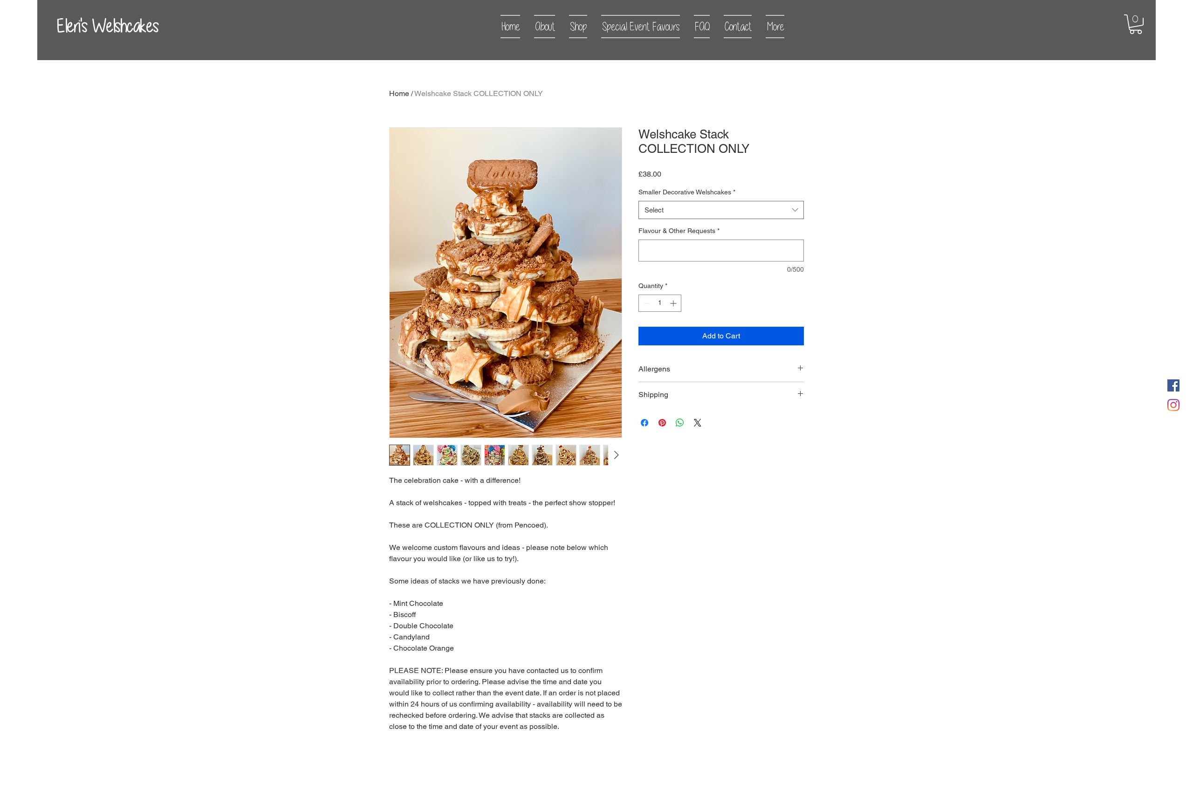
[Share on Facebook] (644, 422)
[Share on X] (697, 422)
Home (399, 93)
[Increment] (674, 303)
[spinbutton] (659, 303)
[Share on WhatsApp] (680, 422)
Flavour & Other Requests (679, 230)
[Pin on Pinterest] (662, 422)
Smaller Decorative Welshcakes (686, 192)
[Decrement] (645, 303)
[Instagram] (1173, 405)
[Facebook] (1173, 385)
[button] (1135, 24)
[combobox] (721, 210)
